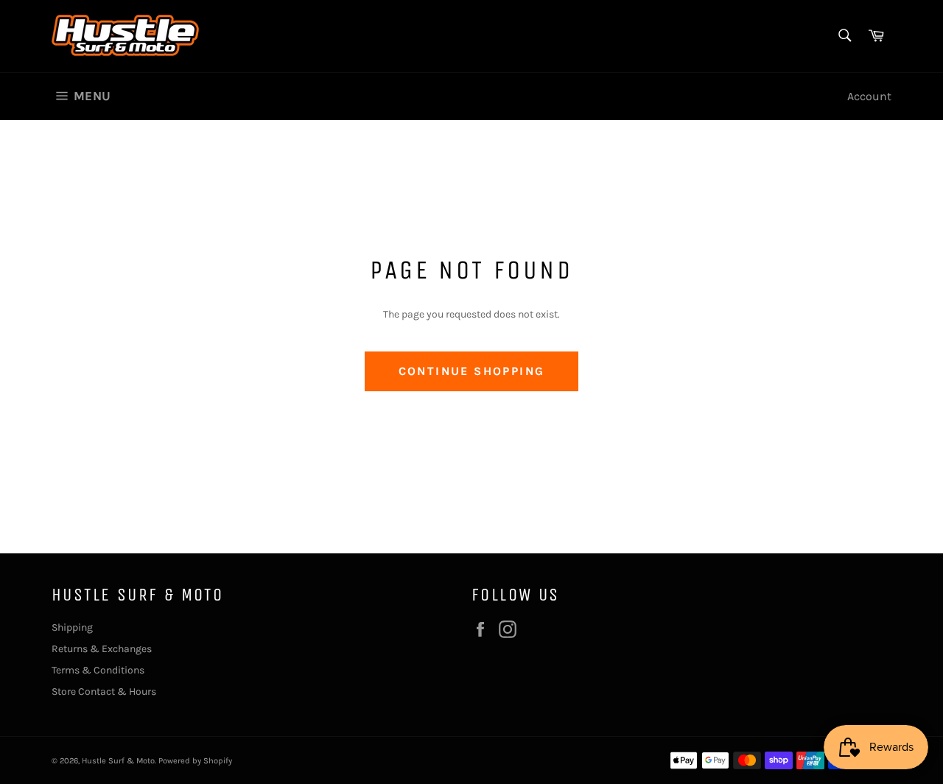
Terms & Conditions (98, 670)
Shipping (72, 627)
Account (869, 96)
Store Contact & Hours (104, 691)
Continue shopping (472, 371)
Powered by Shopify (195, 761)
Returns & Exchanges (102, 649)
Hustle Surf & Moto (118, 761)
